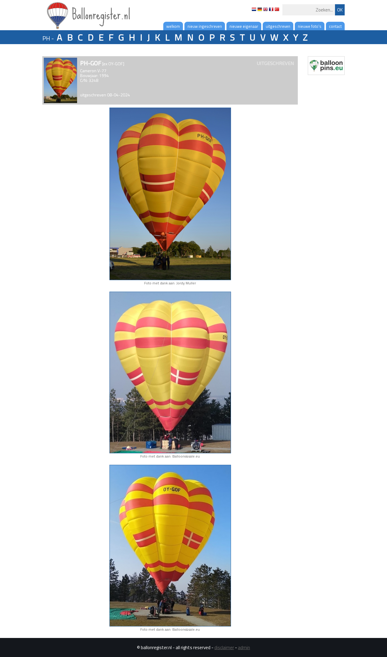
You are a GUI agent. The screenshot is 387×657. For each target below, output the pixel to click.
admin (244, 647)
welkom (173, 26)
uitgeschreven (278, 26)
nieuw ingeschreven (204, 26)
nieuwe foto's (309, 26)
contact (335, 26)
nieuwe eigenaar (243, 26)
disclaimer (224, 647)
